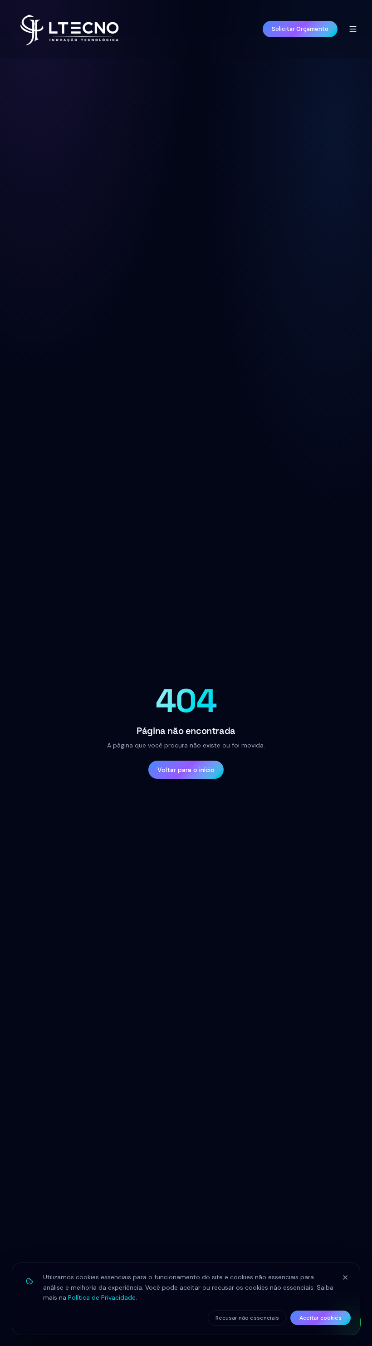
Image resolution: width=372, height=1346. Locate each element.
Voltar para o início (186, 770)
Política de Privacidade (102, 1297)
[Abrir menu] (353, 29)
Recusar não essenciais (247, 1317)
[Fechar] (345, 1277)
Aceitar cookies (320, 1317)
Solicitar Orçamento (300, 29)
